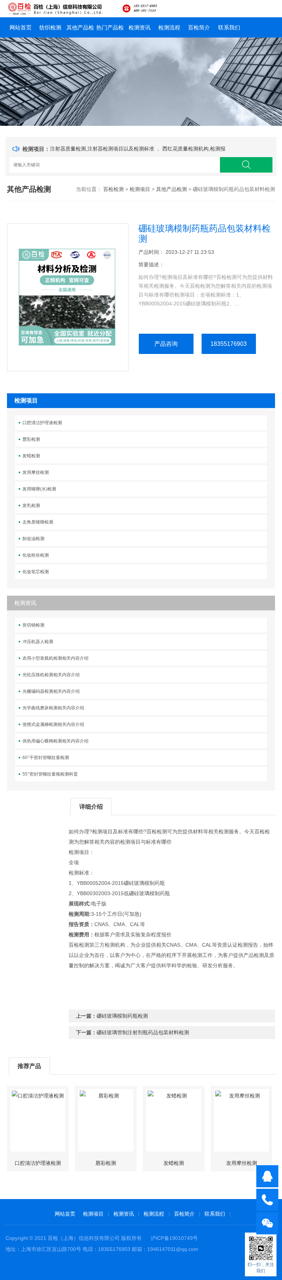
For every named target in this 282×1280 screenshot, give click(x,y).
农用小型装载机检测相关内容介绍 (55, 658)
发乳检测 (31, 505)
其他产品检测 (80, 31)
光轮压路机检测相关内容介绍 (51, 674)
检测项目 (140, 189)
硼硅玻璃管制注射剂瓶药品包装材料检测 (143, 1032)
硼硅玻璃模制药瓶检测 (122, 1016)
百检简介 (199, 27)
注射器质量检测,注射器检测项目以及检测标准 (103, 149)
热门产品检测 (110, 31)
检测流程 (169, 27)
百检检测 (113, 189)
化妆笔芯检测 (35, 571)
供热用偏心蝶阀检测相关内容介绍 (55, 741)
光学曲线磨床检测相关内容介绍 (53, 707)
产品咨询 (166, 344)
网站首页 (21, 27)
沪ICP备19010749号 (174, 1238)
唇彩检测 (31, 439)
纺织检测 (50, 27)
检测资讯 (140, 27)
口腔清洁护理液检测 (42, 422)
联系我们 (229, 27)
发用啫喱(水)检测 (39, 489)
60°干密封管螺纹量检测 (45, 757)
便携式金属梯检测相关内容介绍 (53, 724)
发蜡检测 (31, 455)
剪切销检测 (33, 625)
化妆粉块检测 (35, 555)
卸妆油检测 (33, 538)
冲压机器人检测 (37, 641)
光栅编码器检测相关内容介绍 (51, 691)
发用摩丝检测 (35, 472)
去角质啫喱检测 (37, 522)
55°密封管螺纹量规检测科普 (50, 774)
